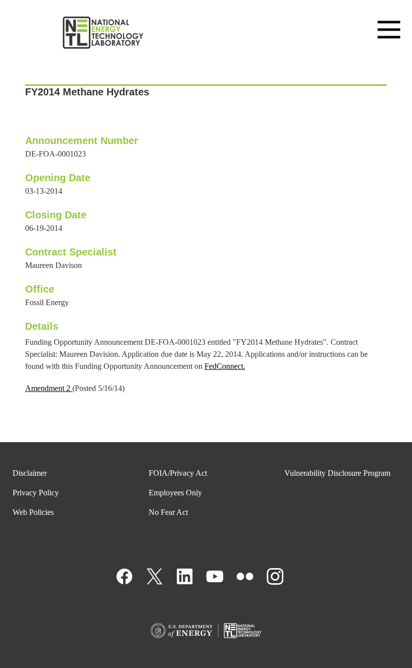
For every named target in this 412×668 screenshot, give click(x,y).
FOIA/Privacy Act (178, 473)
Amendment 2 (48, 388)
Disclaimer (30, 473)
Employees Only (175, 492)
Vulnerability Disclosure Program (337, 473)
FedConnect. (224, 366)
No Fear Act (168, 512)
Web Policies (33, 512)
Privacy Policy (36, 492)
